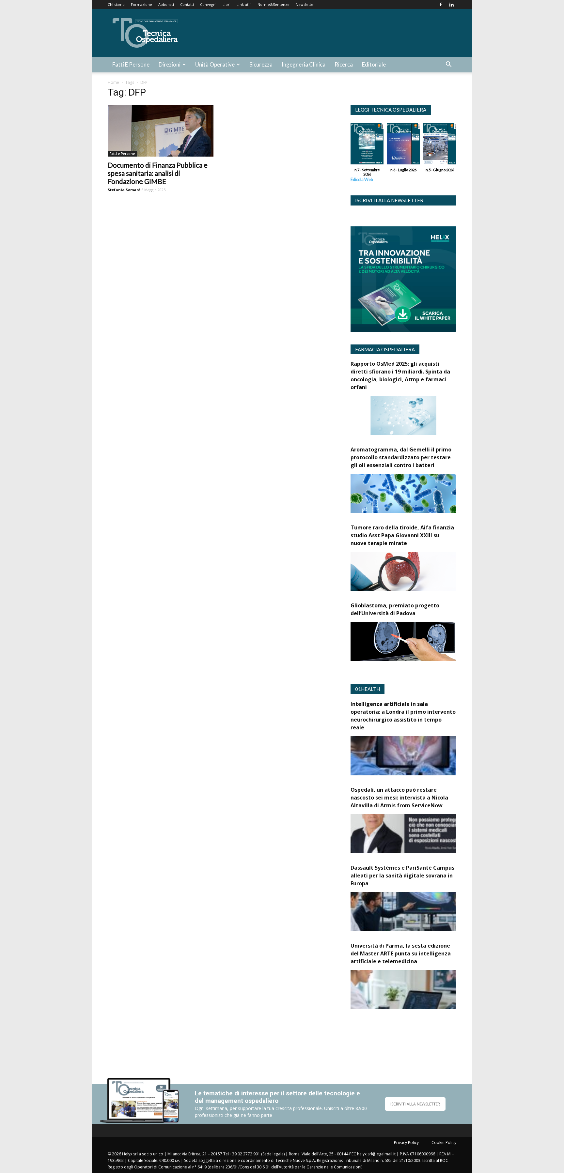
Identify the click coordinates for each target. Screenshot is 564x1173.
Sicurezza (261, 64)
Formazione (141, 4)
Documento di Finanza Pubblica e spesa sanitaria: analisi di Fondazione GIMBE (158, 173)
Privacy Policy (406, 1142)
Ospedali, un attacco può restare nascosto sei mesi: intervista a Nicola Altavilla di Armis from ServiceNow (399, 797)
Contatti (187, 4)
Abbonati (166, 4)
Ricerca (344, 64)
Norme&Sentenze (274, 4)
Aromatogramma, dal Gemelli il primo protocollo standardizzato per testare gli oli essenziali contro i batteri (401, 457)
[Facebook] (441, 4)
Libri (226, 4)
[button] (448, 65)
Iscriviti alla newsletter (389, 200)
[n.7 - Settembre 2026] (367, 145)
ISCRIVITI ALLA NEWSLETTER (415, 1104)
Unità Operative (215, 64)
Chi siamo (116, 4)
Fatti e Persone (130, 64)
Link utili (244, 4)
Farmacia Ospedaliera (385, 349)
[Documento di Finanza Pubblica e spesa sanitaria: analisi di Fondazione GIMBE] (160, 131)
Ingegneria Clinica (303, 64)
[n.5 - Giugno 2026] (439, 145)
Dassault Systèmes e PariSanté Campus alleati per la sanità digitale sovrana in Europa (402, 875)
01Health (367, 689)
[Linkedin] (451, 4)
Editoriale (374, 64)
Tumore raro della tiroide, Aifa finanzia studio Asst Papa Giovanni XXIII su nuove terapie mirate (402, 535)
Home (113, 82)
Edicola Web (362, 179)
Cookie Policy (443, 1142)
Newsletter (305, 4)
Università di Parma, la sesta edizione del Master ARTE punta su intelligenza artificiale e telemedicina (401, 953)
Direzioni (169, 64)
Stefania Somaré (124, 189)
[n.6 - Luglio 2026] (403, 145)
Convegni (208, 4)
